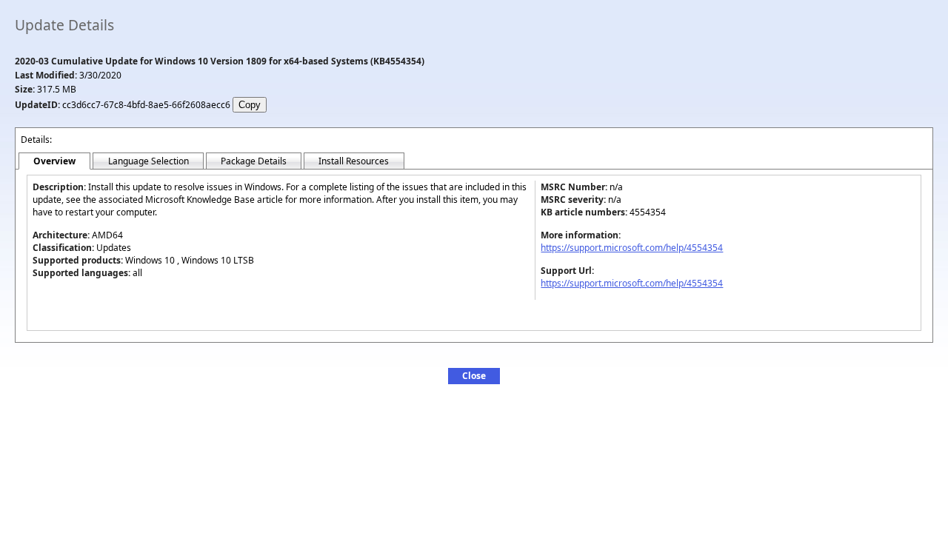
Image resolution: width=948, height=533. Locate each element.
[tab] (54, 161)
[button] (474, 376)
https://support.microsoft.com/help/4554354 (632, 247)
